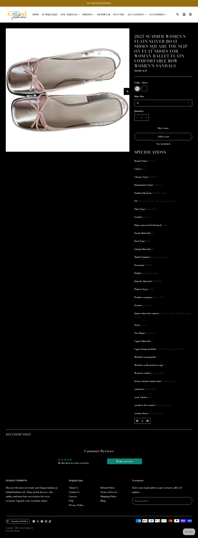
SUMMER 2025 (49, 14)
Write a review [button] (124, 461)
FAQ (71, 500)
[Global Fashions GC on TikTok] (50, 521)
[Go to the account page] (184, 14)
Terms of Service (109, 492)
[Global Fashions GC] (17, 14)
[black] (144, 89)
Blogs (103, 500)
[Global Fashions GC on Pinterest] (41, 521)
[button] (127, 91)
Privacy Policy (76, 505)
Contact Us (74, 492)
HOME (35, 14)
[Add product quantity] (146, 118)
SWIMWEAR (103, 14)
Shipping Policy (108, 496)
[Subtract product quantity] (137, 118)
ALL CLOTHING (135, 14)
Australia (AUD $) (18, 521)
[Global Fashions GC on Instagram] (45, 521)
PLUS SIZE (118, 14)
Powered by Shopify (13, 531)
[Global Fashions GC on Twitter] (37, 521)
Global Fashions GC (26, 528)
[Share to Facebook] (147, 421)
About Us (73, 487)
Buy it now (163, 128)
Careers (73, 496)
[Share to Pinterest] (137, 421)
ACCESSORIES (157, 14)
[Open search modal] (178, 14)
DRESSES (87, 14)
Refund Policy (107, 487)
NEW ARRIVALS (69, 14)
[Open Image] (67, 90)
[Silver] (137, 89)
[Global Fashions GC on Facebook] (33, 521)
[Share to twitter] (142, 421)
